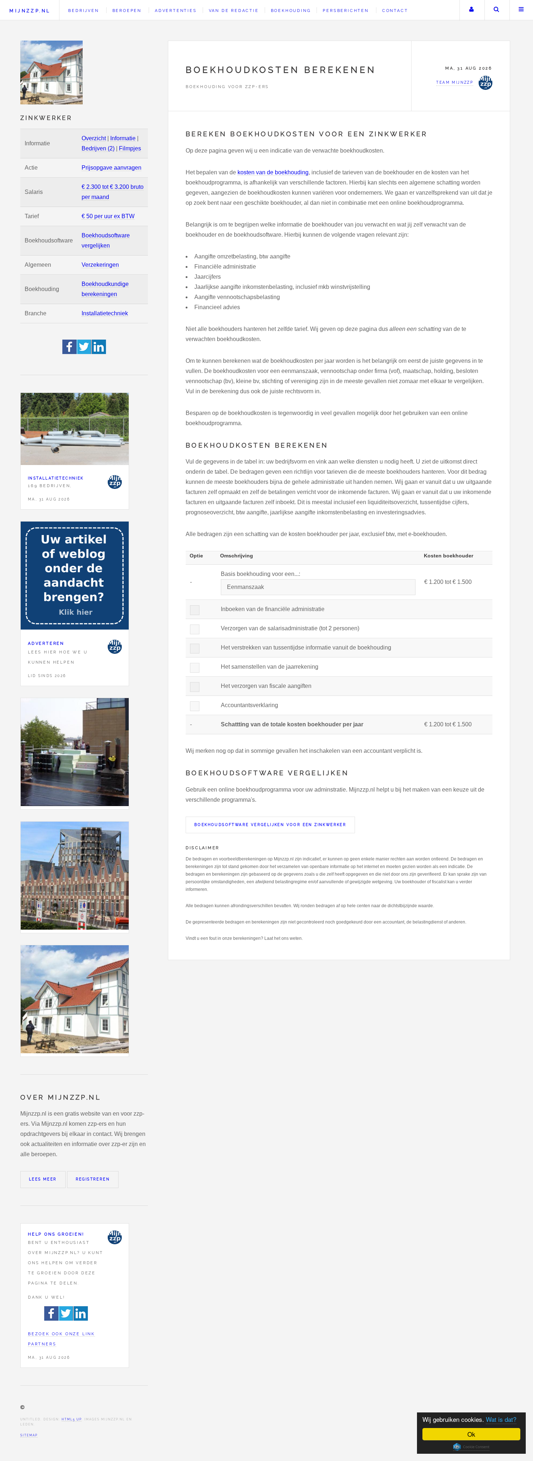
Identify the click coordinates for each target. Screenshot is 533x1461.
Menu (521, 10)
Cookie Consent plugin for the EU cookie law (471, 1447)
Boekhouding (291, 10)
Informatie (123, 138)
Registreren (93, 1179)
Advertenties (176, 10)
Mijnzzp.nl (29, 10)
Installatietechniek (105, 313)
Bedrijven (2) (98, 148)
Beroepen (126, 10)
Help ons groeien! (56, 1234)
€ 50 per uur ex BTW (108, 216)
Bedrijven (83, 10)
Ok (471, 1434)
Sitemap (29, 1435)
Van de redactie (234, 10)
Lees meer (43, 1179)
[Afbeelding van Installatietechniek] (75, 430)
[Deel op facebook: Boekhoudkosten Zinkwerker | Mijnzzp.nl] (69, 352)
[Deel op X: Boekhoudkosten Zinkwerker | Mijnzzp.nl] (84, 352)
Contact (395, 10)
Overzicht (94, 138)
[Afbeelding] (75, 753)
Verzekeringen (100, 265)
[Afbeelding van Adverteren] (75, 577)
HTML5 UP (72, 1419)
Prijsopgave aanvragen (111, 168)
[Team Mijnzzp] (114, 482)
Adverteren (46, 643)
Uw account (471, 10)
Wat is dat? (501, 1419)
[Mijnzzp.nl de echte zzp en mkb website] (52, 72)
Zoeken (496, 10)
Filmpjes (130, 148)
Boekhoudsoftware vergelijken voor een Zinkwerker (270, 825)
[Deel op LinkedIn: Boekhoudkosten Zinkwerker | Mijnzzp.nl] (99, 352)
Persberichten (345, 10)
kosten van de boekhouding (273, 172)
